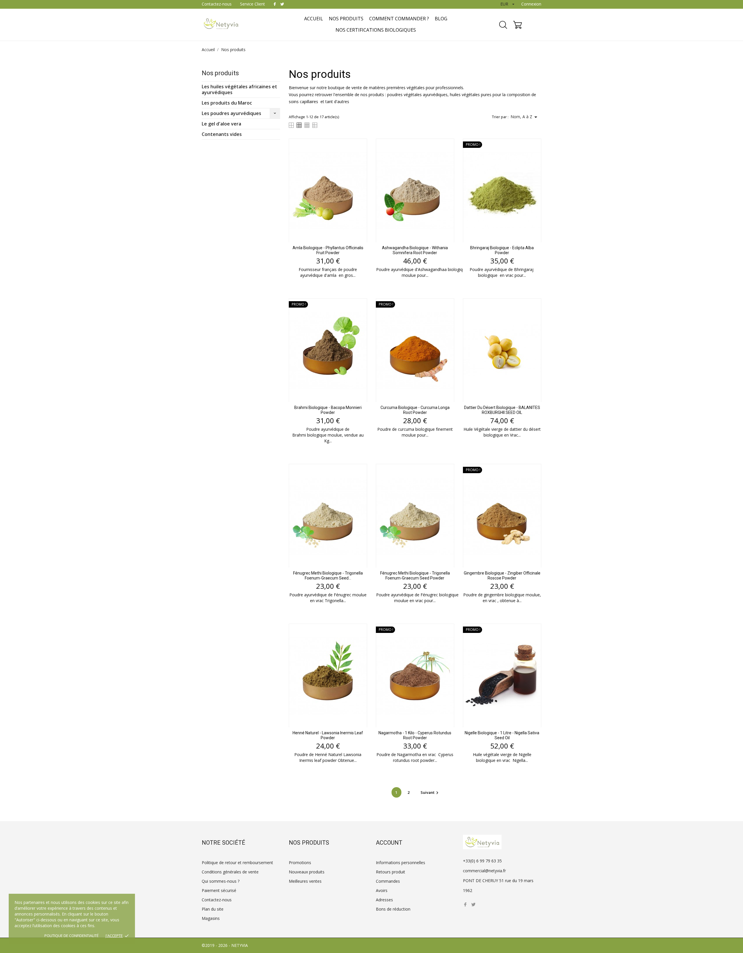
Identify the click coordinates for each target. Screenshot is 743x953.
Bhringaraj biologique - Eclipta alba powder (502, 250)
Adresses (384, 899)
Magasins (211, 918)
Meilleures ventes (305, 881)
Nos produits (346, 18)
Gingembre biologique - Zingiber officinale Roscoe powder (502, 575)
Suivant (430, 792)
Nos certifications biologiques (376, 30)
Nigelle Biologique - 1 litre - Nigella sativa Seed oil (502, 735)
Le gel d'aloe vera (221, 124)
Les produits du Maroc (227, 103)
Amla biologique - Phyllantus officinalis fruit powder (328, 250)
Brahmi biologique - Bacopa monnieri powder (328, 410)
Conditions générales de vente (230, 872)
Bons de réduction (393, 909)
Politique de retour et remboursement (237, 862)
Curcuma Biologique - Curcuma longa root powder (415, 410)
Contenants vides (222, 134)
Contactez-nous (217, 4)
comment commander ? (399, 18)
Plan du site (212, 909)
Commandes (388, 881)
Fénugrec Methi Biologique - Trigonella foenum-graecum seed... (328, 575)
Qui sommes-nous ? (220, 881)
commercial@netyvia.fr (484, 870)
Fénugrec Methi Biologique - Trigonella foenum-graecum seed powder (415, 575)
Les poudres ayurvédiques (231, 113)
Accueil (313, 18)
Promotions (300, 862)
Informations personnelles (400, 862)
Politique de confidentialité (71, 935)
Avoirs (381, 890)
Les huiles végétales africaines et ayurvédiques (239, 89)
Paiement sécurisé (219, 890)
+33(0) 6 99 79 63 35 (482, 861)
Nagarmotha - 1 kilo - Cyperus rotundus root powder (414, 735)
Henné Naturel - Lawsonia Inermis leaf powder (328, 735)
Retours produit (390, 872)
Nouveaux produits (306, 872)
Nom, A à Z (525, 117)
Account (389, 842)
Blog (441, 18)
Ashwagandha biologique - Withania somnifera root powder (415, 250)
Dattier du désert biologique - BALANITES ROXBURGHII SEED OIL (502, 410)
